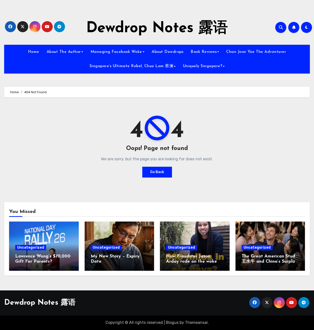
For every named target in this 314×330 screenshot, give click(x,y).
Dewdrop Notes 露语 (157, 28)
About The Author (64, 52)
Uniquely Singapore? (202, 66)
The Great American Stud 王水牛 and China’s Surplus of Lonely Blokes (269, 261)
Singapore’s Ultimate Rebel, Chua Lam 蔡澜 (131, 66)
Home (33, 52)
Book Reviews (204, 52)
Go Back (157, 172)
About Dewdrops (167, 52)
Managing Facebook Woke (116, 52)
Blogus (172, 322)
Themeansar (196, 322)
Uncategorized (30, 247)
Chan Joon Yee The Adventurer (256, 52)
